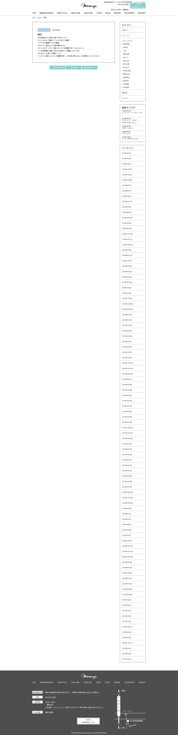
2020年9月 (125, 508)
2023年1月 (125, 358)
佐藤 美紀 (126, 77)
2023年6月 (125, 331)
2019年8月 (125, 568)
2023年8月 (125, 320)
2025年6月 (125, 201)
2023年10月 (126, 309)
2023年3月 (125, 347)
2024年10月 (126, 245)
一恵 (124, 51)
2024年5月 (125, 272)
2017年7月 (125, 611)
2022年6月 (125, 395)
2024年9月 (125, 250)
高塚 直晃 (126, 54)
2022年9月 (125, 379)
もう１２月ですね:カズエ (130, 139)
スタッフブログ (127, 41)
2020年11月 (126, 498)
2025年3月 (125, 218)
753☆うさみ (126, 133)
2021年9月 (125, 444)
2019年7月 (125, 573)
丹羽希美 (126, 87)
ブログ (39, 17)
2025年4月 (125, 212)
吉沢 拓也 (126, 61)
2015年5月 (125, 648)
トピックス (125, 35)
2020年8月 (125, 514)
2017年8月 (125, 605)
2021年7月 (125, 454)
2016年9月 (125, 632)
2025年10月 (126, 180)
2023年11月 (126, 304)
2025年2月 (125, 223)
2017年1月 (125, 621)
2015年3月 (125, 659)
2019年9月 (125, 562)
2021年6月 (125, 460)
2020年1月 (125, 541)
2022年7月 (125, 390)
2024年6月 (125, 266)
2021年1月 (125, 487)
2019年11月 (126, 551)
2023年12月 (126, 298)
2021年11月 (126, 433)
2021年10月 (126, 438)
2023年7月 (125, 325)
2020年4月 (125, 524)
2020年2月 (125, 535)
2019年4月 (125, 589)
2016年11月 (126, 627)
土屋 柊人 (126, 81)
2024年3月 (125, 282)
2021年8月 (125, 449)
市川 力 (125, 57)
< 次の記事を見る (57, 67)
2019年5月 (125, 584)
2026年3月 (125, 158)
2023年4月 (125, 341)
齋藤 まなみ (127, 74)
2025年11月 (126, 175)
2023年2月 (125, 352)
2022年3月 (125, 411)
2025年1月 (125, 228)
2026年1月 (125, 164)
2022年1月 (125, 422)
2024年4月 (125, 277)
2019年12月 (126, 546)
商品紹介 (125, 93)
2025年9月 (125, 185)
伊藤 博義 (126, 44)
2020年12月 (126, 492)
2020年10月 (126, 503)
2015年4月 (125, 654)
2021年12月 (126, 428)
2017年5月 (125, 616)
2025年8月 (125, 191)
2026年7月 (125, 153)
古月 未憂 (126, 64)
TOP (33, 17)
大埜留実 (126, 84)
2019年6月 (125, 578)
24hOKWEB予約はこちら (138, 5)
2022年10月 (126, 374)
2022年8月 (125, 385)
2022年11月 (126, 368)
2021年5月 (125, 465)
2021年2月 (125, 481)
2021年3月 (125, 476)
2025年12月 (126, 169)
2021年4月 (125, 471)
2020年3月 (125, 530)
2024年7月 (125, 261)
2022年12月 (126, 363)
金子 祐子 (126, 67)
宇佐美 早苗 (127, 71)
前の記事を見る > (89, 67)
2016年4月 (125, 637)
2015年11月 (126, 643)
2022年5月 (125, 401)
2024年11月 (126, 239)
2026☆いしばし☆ (128, 128)
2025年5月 (125, 207)
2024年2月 (125, 288)
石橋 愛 (125, 47)
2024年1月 (125, 293)
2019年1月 (125, 600)
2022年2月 (125, 417)
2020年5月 (125, 519)
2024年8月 (125, 255)
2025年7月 (125, 196)
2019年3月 (125, 594)
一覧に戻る (73, 67)
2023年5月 (125, 336)
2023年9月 (125, 315)
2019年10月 (126, 557)
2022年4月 (125, 406)
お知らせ (125, 30)
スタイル (125, 98)
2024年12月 (126, 234)
